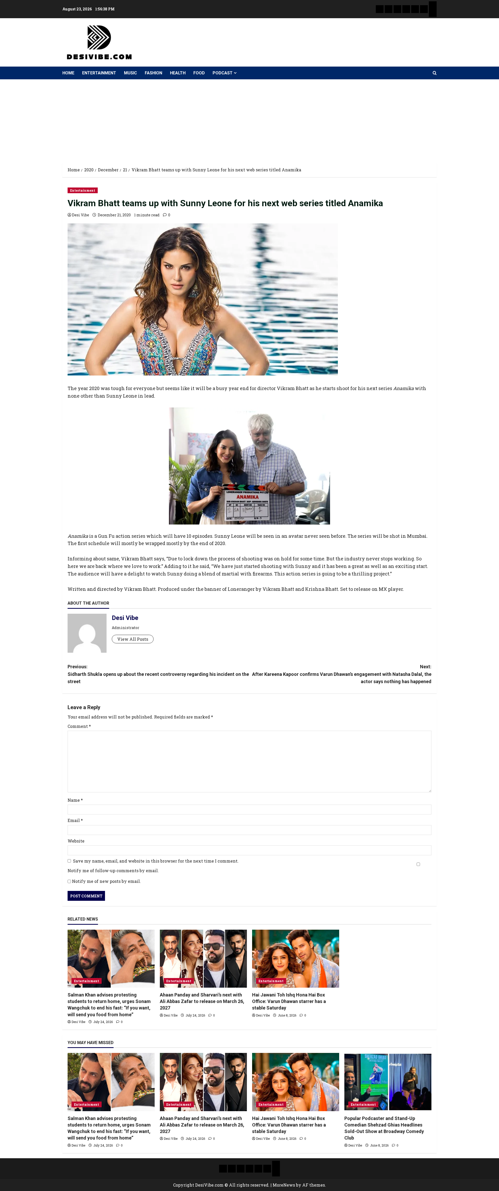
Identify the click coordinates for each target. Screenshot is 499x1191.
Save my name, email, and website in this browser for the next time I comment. (156, 861)
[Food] (424, 9)
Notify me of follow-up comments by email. (113, 870)
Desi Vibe (80, 214)
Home (68, 72)
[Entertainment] (388, 9)
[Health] (415, 9)
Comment (79, 726)
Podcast (223, 72)
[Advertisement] (249, 118)
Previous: (158, 674)
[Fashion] (406, 9)
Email (75, 820)
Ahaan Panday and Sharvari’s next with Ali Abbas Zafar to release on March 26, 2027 (202, 1001)
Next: (341, 674)
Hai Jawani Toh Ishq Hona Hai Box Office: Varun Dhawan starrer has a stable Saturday (289, 1001)
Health (178, 72)
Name (75, 800)
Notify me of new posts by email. (106, 881)
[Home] (380, 9)
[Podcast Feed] (433, 13)
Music (130, 72)
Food (199, 72)
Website (76, 841)
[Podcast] (433, 5)
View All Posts (132, 639)
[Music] (397, 9)
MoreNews (284, 1185)
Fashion (153, 72)
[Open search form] (435, 73)
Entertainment (99, 72)
